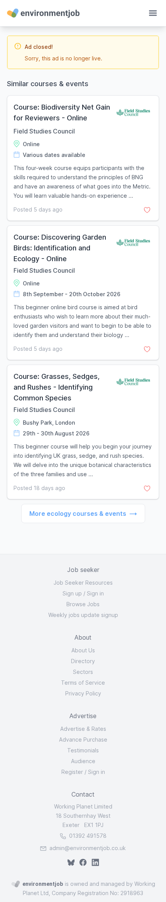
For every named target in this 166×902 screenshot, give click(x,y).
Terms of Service (83, 682)
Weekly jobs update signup (83, 615)
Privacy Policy (83, 693)
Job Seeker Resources (83, 582)
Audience (83, 761)
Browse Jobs (83, 604)
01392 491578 (87, 835)
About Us (83, 650)
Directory (83, 661)
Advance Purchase (83, 739)
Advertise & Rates (83, 728)
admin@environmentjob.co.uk (87, 848)
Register (72, 772)
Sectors (83, 672)
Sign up (72, 593)
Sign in (95, 593)
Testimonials (83, 750)
